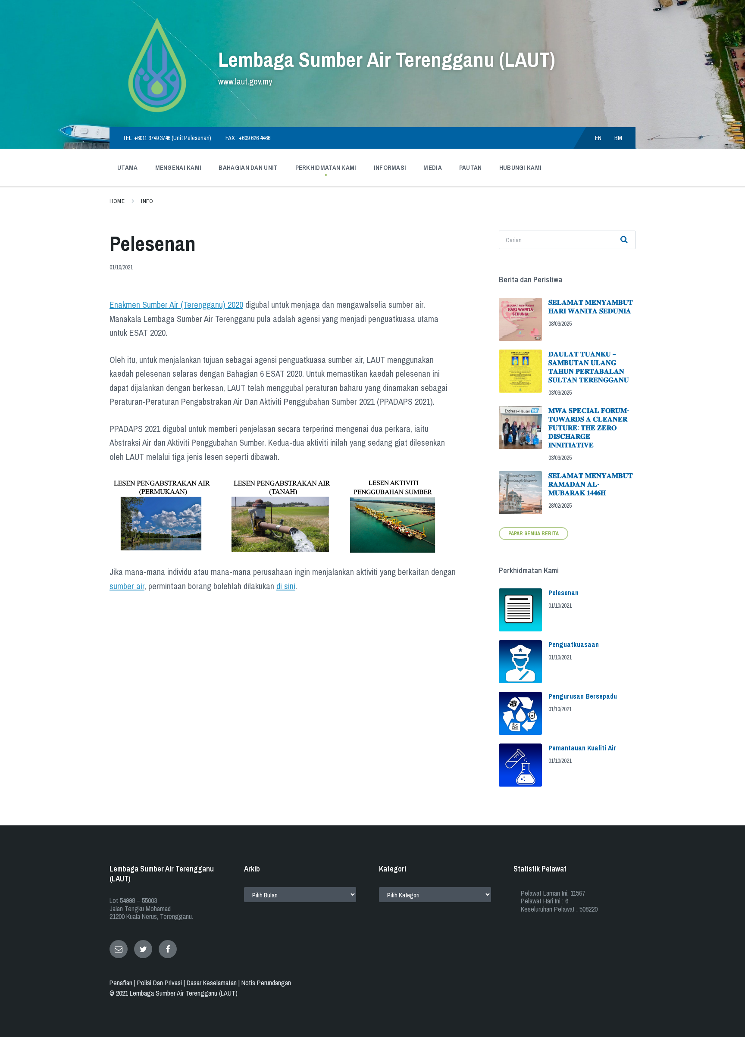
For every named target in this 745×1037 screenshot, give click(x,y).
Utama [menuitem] (127, 167)
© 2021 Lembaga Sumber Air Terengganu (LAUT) (174, 993)
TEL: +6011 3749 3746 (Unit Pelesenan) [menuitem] (166, 138)
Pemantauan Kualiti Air (582, 748)
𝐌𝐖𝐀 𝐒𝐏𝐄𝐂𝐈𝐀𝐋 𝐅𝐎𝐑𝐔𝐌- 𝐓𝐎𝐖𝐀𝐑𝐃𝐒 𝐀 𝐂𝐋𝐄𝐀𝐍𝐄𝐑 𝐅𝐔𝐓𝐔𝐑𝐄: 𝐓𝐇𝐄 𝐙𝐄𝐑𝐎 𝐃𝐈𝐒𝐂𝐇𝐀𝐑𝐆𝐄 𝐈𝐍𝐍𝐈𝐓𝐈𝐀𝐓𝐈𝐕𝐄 (588, 428)
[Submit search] (624, 240)
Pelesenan (563, 592)
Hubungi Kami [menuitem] (520, 167)
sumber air (127, 586)
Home (117, 201)
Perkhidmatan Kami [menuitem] (326, 167)
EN (598, 138)
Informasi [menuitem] (390, 167)
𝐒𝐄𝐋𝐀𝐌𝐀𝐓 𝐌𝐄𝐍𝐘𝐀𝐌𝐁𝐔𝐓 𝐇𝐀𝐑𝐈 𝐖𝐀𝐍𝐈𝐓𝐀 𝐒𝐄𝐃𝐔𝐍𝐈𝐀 (590, 306)
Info (147, 201)
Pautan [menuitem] (470, 167)
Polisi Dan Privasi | (162, 982)
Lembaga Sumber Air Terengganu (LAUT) (386, 59)
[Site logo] (157, 110)
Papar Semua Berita (533, 533)
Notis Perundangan (266, 982)
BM (618, 138)
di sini (285, 586)
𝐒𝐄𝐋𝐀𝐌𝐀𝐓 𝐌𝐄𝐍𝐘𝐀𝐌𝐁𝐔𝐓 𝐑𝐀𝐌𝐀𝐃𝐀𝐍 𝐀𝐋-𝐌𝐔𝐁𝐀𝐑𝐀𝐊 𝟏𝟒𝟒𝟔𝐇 (590, 484)
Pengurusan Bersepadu (582, 696)
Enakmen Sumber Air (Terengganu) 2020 (176, 304)
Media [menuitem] (432, 167)
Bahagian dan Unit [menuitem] (248, 167)
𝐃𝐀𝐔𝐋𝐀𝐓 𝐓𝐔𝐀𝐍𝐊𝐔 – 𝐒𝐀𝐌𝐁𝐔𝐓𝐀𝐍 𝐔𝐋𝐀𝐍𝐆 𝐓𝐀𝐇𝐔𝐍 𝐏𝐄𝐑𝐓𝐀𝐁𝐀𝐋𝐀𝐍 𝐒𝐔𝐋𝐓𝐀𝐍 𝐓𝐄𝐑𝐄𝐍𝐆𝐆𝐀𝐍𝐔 (588, 366)
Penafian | (123, 982)
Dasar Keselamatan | (214, 982)
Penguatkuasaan (573, 644)
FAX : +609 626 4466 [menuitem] (247, 138)
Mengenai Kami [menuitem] (178, 167)
